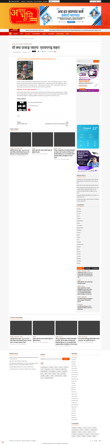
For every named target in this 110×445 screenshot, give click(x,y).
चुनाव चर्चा (58, 371)
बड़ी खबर (54, 373)
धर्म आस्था (79, 256)
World (78, 249)
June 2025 (73, 385)
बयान (58, 373)
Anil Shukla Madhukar (17, 52)
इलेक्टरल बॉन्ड (63, 369)
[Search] (100, 34)
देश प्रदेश (78, 253)
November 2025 (74, 374)
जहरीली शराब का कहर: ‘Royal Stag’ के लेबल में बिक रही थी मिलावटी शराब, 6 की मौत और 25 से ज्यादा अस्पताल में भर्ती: (19, 152)
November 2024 (74, 400)
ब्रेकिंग (47, 375)
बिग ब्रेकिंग (79, 261)
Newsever (59, 443)
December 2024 (74, 398)
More (67, 33)
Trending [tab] (95, 268)
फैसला (50, 373)
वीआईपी (65, 375)
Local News (51, 33)
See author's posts (34, 105)
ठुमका (46, 373)
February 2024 (74, 419)
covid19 (78, 213)
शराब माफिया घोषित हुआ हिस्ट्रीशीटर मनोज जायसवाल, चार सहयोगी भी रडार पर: (85, 300)
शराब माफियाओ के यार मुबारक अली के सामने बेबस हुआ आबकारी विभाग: (56, 124)
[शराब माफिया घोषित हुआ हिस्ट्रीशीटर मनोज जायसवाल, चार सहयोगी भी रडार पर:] (89, 328)
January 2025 (74, 396)
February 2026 (74, 368)
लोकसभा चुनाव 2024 (58, 375)
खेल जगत (78, 251)
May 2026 (73, 361)
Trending (79, 242)
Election (28, 33)
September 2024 (74, 404)
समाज (42, 378)
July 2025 (73, 383)
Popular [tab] (88, 268)
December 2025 (74, 372)
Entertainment (36, 33)
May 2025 (73, 387)
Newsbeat (79, 230)
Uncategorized (80, 244)
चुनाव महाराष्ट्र (64, 371)
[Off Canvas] (9, 1)
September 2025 (74, 378)
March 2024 (73, 417)
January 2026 (74, 370)
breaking (11, 148)
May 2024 (73, 413)
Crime (21, 33)
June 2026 (73, 359)
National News (60, 33)
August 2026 (74, 357)
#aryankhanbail (44, 367)
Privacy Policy (30, 1)
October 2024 (74, 402)
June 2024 (73, 411)
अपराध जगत (58, 369)
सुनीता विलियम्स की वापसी (49, 378)
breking (60, 367)
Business (15, 33)
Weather (79, 246)
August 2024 (74, 406)
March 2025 (73, 391)
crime (42, 369)
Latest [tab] (80, 268)
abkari (56, 367)
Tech (78, 239)
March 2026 (73, 366)
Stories (78, 237)
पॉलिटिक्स (79, 258)
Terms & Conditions (38, 1)
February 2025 (74, 394)
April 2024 (73, 415)
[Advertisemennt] (70, 15)
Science (21, 148)
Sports (78, 235)
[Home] (10, 34)
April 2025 (73, 389)
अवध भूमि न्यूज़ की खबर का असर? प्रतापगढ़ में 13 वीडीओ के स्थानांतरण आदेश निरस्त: (85, 308)
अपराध (52, 369)
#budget (51, 367)
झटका (42, 373)
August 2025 (74, 381)
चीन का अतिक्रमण (52, 371)
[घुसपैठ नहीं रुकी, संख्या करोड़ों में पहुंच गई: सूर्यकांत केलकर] (42, 139)
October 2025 (74, 376)
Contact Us (23, 1)
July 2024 (73, 409)
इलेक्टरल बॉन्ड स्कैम (44, 371)
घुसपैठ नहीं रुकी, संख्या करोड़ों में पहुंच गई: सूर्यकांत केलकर (87, 185)
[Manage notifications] (3, 442)
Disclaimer (45, 1)
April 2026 (73, 363)
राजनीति (52, 375)
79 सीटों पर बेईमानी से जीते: (22, 123)
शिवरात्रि (78, 263)
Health (44, 33)
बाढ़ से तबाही (63, 373)
